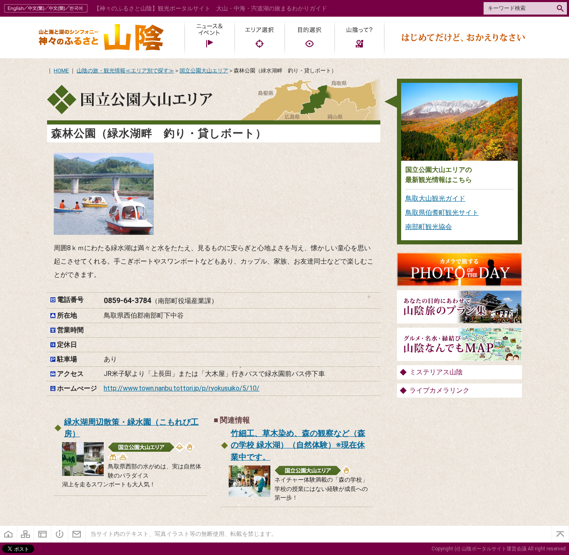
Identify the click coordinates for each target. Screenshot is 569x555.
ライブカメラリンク (439, 390)
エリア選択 (259, 37)
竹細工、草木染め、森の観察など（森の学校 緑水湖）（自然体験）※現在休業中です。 (298, 445)
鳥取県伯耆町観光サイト (442, 213)
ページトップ (560, 534)
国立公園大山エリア (204, 70)
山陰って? (359, 37)
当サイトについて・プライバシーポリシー (42, 534)
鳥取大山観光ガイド (435, 198)
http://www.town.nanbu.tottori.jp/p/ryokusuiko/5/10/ (182, 388)
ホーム (8, 534)
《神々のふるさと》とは (59, 534)
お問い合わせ (76, 534)
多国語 (47, 8)
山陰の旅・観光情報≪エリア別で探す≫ (125, 70)
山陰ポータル (101, 37)
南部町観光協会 (428, 227)
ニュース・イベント (210, 37)
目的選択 (309, 37)
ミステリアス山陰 (436, 372)
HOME (61, 70)
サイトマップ (25, 534)
